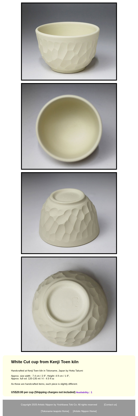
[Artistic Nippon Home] (85, 411)
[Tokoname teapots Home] (55, 411)
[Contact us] (110, 404)
